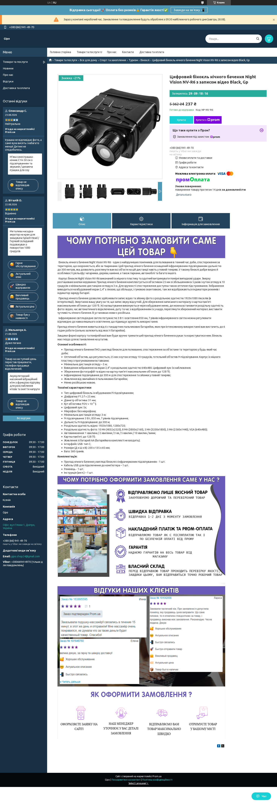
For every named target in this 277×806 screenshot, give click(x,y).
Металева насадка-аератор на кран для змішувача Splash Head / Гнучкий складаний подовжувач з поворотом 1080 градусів (24, 241)
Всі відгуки (23, 418)
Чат (264, 796)
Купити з (201, 119)
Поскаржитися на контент (126, 779)
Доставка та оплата (151, 52)
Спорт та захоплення (113, 60)
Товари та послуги (88, 52)
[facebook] (218, 746)
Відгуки (8, 81)
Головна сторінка (60, 52)
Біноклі (145, 60)
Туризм (133, 60)
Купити (181, 119)
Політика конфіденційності (157, 779)
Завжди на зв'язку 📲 (189, 10)
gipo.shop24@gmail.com (25, 556)
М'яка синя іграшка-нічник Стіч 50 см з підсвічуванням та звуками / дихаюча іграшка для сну (22, 163)
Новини (8, 68)
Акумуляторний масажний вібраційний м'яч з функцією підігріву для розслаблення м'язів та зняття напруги (25, 382)
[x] (222, 746)
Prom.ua (156, 776)
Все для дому (88, 60)
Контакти (128, 52)
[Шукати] (257, 39)
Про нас (111, 52)
